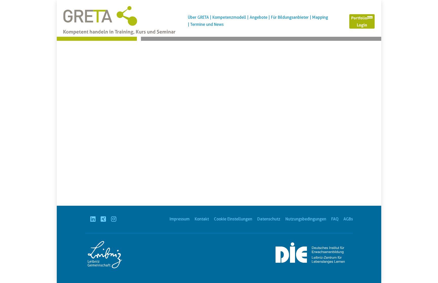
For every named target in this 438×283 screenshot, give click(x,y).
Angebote (258, 17)
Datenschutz (268, 219)
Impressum (180, 219)
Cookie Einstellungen (233, 219)
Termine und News (207, 24)
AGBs (348, 219)
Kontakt (202, 219)
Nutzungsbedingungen (305, 219)
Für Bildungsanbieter (290, 17)
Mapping (320, 17)
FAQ (334, 219)
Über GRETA (198, 17)
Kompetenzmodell (229, 17)
